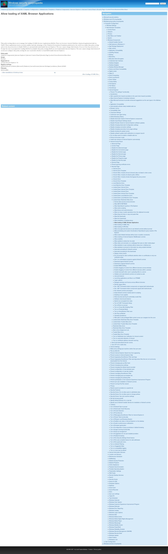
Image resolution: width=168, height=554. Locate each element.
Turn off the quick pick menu (118, 442)
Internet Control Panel (89, 9)
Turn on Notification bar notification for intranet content (128, 336)
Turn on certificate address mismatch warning (125, 340)
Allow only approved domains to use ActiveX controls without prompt (133, 229)
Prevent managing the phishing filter (120, 377)
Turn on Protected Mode (121, 309)
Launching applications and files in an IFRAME (127, 278)
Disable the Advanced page (119, 148)
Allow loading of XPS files (121, 227)
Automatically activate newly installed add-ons (123, 106)
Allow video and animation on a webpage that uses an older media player (134, 243)
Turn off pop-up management (118, 431)
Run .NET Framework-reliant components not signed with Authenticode (134, 286)
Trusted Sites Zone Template (121, 334)
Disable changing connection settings (120, 127)
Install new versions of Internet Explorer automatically (125, 139)
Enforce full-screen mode (117, 137)
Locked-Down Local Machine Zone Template (125, 197)
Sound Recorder (113, 490)
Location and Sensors (115, 454)
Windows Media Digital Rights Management (121, 519)
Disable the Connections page (120, 150)
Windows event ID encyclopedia (112, 19)
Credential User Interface (116, 61)
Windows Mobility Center (116, 525)
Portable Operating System (116, 469)
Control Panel (111, 29)
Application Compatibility (116, 50)
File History (112, 85)
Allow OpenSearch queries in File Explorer (126, 206)
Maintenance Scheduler (115, 456)
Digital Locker (113, 71)
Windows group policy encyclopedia (11, 9)
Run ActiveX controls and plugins (123, 290)
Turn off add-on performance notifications (121, 423)
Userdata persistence (120, 315)
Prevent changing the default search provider (122, 367)
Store (110, 492)
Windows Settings (111, 25)
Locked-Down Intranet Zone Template (123, 193)
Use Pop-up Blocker (119, 313)
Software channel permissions (122, 299)
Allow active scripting (120, 208)
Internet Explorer (75, 9)
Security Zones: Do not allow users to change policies (125, 394)
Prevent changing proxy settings (119, 365)
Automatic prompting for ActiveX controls (125, 249)
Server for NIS (113, 481)
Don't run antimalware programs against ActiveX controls (130, 259)
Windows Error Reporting (116, 508)
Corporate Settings (115, 112)
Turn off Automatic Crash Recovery (120, 409)
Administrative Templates (47, 9)
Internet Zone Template (119, 170)
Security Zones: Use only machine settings (122, 396)
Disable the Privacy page (118, 156)
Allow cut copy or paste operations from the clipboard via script (131, 212)
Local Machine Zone (118, 183)
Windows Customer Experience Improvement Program (124, 504)
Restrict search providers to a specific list (121, 388)
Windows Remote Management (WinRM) (120, 531)
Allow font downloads (120, 218)
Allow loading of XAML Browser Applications (126, 222)
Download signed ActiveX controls (123, 261)
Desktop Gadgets (114, 63)
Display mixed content (120, 253)
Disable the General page (119, 154)
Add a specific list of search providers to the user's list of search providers (130, 96)
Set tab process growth (116, 398)
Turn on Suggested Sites (117, 446)
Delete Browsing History (117, 116)
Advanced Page (116, 143)
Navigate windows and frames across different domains (129, 282)
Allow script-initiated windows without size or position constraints (132, 235)
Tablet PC (112, 496)
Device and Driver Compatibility (117, 69)
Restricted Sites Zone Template (121, 328)
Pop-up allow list (114, 351)
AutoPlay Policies (114, 52)
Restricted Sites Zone (119, 326)
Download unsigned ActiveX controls (124, 263)
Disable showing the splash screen (120, 131)
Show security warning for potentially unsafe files (127, 297)
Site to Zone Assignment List (121, 330)
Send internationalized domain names (122, 342)
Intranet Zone (117, 179)
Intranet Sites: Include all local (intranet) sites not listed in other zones (132, 172)
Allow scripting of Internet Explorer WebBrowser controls (129, 237)
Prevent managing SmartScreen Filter (120, 373)
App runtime (112, 48)
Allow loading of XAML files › (90, 74)
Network (110, 32)
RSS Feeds (112, 473)
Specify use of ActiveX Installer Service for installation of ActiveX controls (130, 402)
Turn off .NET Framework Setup (123, 303)
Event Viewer (112, 79)
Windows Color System (115, 502)
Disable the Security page (119, 160)
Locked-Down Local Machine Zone (122, 195)
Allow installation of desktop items (123, 220)
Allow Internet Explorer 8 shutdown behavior (122, 98)
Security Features (115, 390)
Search (111, 477)
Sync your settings (114, 494)
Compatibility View (115, 110)
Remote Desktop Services (116, 475)
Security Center (113, 479)
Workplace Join (113, 539)
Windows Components (62, 9)
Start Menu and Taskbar (114, 36)
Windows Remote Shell (115, 533)
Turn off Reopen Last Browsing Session (121, 419)
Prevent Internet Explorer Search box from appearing (125, 353)
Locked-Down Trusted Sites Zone (122, 322)
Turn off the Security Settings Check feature (122, 438)
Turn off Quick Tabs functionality (119, 417)
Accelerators (113, 94)
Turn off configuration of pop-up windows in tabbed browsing (127, 427)
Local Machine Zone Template (121, 185)
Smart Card (112, 487)
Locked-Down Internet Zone (121, 187)
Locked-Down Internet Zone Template (123, 189)
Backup (111, 54)
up (55, 72)
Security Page (101, 9)
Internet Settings (115, 347)
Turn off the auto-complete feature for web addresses (125, 440)
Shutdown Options (114, 483)
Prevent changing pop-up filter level (120, 363)
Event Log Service (114, 77)
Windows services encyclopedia (112, 543)
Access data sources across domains (124, 202)
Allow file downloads (119, 216)
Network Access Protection (116, 460)
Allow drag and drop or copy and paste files (126, 214)
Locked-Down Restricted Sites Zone (117, 9)
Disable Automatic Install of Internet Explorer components (126, 118)
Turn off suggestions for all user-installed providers (124, 433)
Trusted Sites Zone (118, 332)
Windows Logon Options (116, 512)
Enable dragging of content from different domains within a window (132, 270)
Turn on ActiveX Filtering (117, 444)
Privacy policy (97, 549)
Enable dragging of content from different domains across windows (132, 268)
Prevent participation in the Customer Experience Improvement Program (130, 379)
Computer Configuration (31, 9)
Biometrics (112, 56)
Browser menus (114, 108)
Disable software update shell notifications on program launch (127, 133)
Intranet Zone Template (119, 181)
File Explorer (112, 83)
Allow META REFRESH (120, 204)
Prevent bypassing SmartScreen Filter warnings (123, 357)
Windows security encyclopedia (25, 2)
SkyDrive (111, 485)
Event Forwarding (114, 75)
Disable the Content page (119, 152)
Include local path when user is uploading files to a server (130, 272)
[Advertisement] (50, 29)
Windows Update (113, 535)
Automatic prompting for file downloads (125, 251)
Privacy (112, 386)
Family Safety (113, 81)
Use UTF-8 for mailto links (119, 344)
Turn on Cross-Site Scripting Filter (123, 307)
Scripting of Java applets (121, 295)
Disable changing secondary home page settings (123, 129)
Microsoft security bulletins (111, 17)
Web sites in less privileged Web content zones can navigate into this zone (134, 317)
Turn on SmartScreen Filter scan (123, 311)
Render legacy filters (120, 284)
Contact (90, 549)
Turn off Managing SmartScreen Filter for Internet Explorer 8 (127, 415)
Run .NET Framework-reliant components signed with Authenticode (133, 288)
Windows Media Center (115, 517)
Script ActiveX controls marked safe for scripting (127, 292)
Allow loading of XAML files (121, 224)
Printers (110, 34)
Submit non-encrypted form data (123, 301)
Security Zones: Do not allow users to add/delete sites (125, 392)
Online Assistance (114, 465)
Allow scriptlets (118, 239)
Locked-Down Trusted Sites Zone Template (125, 324)
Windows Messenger (115, 523)
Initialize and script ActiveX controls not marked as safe (129, 274)
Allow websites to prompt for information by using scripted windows (132, 247)
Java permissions (119, 276)
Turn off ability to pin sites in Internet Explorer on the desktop (127, 421)
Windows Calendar (114, 500)
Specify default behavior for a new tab (120, 400)
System (110, 38)
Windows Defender (114, 506)
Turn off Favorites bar (116, 413)
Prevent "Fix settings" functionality (119, 92)
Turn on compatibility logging (118, 448)
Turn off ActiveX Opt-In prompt (118, 406)
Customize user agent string (118, 114)
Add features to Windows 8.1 (117, 44)
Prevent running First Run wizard (119, 384)
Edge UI (111, 73)
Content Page (115, 146)
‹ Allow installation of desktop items (12, 72)
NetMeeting (112, 458)
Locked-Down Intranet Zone (121, 191)
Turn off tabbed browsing (117, 436)
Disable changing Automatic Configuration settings (124, 125)
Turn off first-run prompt (120, 305)
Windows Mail (113, 514)
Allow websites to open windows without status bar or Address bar (132, 245)
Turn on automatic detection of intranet (123, 338)
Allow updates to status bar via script (124, 241)
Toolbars (112, 404)
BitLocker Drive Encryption (116, 59)
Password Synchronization (116, 467)
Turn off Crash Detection (117, 411)
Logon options (118, 280)
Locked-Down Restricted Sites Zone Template (125, 319)
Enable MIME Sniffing (120, 265)
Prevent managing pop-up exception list (121, 375)
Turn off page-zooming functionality (120, 429)
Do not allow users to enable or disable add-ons (123, 135)
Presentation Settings (115, 471)
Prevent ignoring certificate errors (121, 164)
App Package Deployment (116, 46)
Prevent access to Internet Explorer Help (121, 355)
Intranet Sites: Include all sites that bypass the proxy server (129, 177)
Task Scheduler (113, 498)
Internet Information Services (117, 452)
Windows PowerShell (115, 527)
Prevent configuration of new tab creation (121, 371)
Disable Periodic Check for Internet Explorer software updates (127, 123)
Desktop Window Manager (116, 67)
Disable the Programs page (119, 158)
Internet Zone (117, 168)
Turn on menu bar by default (118, 450)
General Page (115, 162)
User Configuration (110, 541)
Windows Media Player (115, 521)
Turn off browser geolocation (118, 425)
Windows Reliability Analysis (117, 529)
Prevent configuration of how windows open (122, 369)
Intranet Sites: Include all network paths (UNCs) (126, 175)
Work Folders (113, 537)
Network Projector (114, 462)
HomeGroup (112, 88)
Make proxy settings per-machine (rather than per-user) (125, 349)
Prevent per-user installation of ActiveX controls (123, 382)
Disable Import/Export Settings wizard (120, 121)
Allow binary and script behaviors (123, 210)
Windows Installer (114, 510)
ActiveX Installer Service (115, 42)
